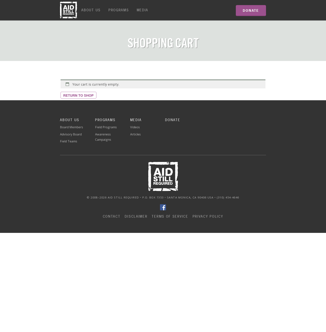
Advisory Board (71, 134)
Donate (172, 120)
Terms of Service (170, 216)
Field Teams (68, 141)
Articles (135, 134)
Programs (118, 10)
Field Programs (106, 127)
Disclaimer (136, 216)
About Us (91, 10)
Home (68, 10)
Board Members (71, 127)
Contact (112, 216)
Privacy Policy (208, 216)
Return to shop (78, 95)
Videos (135, 127)
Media (142, 10)
